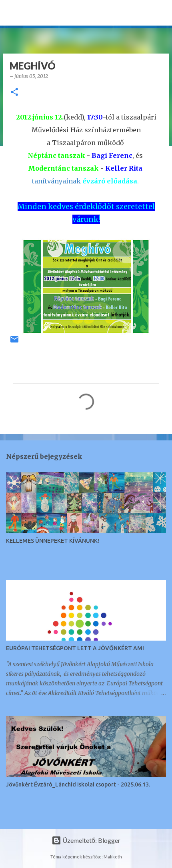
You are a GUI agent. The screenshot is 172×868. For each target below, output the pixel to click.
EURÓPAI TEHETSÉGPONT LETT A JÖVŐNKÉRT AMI (75, 648)
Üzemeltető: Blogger (90, 840)
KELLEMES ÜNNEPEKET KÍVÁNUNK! (52, 541)
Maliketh (113, 856)
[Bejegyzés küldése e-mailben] (14, 342)
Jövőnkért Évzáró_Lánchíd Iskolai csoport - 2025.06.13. (78, 784)
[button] (14, 92)
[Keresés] (161, 12)
